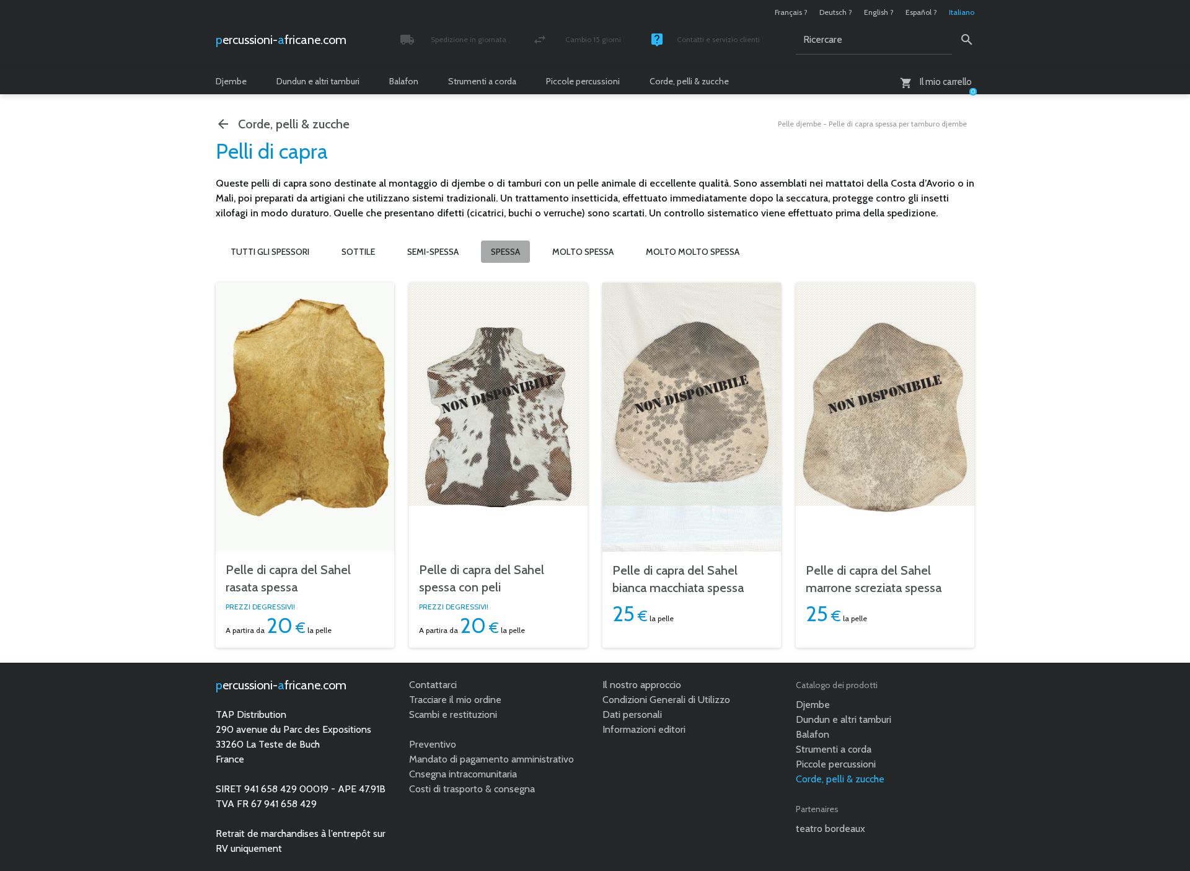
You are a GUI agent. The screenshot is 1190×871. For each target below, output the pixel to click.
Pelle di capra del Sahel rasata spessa (288, 578)
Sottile (358, 251)
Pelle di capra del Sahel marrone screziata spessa (873, 579)
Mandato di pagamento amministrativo (491, 759)
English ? (879, 12)
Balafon (403, 81)
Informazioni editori (643, 729)
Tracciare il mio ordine (455, 699)
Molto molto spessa (692, 251)
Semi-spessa (433, 251)
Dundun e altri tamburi (317, 81)
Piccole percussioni (583, 81)
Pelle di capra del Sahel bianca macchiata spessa (678, 579)
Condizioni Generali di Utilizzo (666, 699)
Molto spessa (583, 251)
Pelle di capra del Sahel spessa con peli (481, 578)
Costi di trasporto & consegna (472, 789)
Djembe (231, 81)
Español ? (921, 12)
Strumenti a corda (482, 81)
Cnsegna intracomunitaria (463, 774)
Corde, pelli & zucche (689, 81)
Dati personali (632, 714)
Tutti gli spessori (270, 251)
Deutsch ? (835, 12)
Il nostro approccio (641, 685)
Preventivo (432, 744)
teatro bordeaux (830, 828)
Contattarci (433, 685)
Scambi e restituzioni (453, 714)
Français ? (791, 12)
